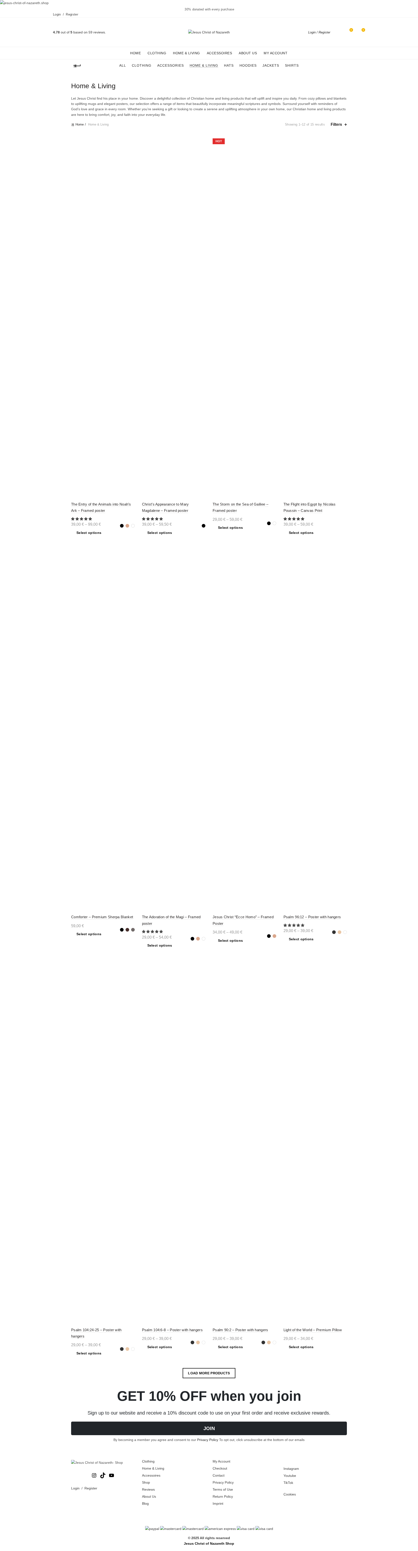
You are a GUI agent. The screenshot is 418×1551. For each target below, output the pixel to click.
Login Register (65, 14)
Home (135, 53)
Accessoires (219, 53)
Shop (146, 1482)
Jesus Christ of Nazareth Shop (209, 1543)
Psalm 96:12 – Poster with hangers (312, 917)
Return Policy (223, 1496)
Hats (229, 65)
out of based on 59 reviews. (79, 32)
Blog (145, 1503)
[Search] (337, 32)
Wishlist (351, 30)
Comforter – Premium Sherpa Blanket (102, 917)
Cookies (290, 1494)
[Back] (77, 66)
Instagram (291, 1469)
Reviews (148, 1489)
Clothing (157, 53)
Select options (88, 533)
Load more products (209, 1373)
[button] (82, 519)
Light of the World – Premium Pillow (313, 1330)
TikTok (288, 1483)
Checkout (220, 1468)
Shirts (292, 65)
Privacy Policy (207, 1440)
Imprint (218, 1503)
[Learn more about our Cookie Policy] (209, 1528)
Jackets (270, 65)
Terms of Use (223, 1489)
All (122, 65)
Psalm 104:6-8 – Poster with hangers (172, 1330)
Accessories (170, 65)
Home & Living (186, 53)
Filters (336, 124)
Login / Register (319, 32)
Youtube (290, 1476)
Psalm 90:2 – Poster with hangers (240, 1330)
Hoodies (248, 65)
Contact (218, 1475)
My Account (275, 53)
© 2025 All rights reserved (209, 1538)
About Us (248, 53)
